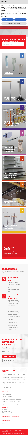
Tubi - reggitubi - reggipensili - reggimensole (12, 399)
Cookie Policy (10, 433)
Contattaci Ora (9, 360)
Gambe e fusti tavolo (7, 396)
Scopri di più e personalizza (14, 23)
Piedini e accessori (7, 394)
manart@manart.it (6, 424)
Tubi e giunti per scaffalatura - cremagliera (12, 401)
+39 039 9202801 (6, 420)
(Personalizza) (16, 433)
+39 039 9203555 (6, 416)
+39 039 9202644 (15, 416)
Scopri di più (7, 387)
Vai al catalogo (9, 356)
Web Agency (22, 433)
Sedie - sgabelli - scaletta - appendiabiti (11, 404)
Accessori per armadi (7, 403)
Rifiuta (7, 19)
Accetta (20, 19)
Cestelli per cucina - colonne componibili (11, 397)
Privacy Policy (4, 433)
